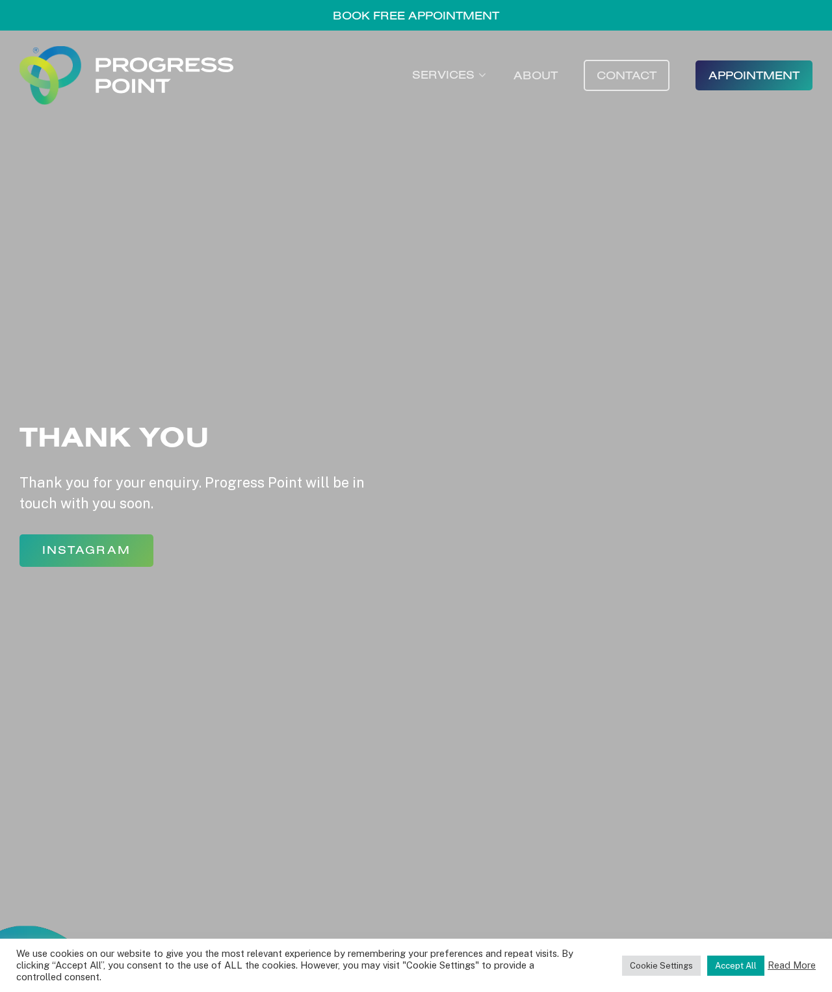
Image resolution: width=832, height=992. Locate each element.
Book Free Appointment (416, 15)
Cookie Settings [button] (661, 966)
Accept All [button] (736, 966)
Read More (792, 965)
